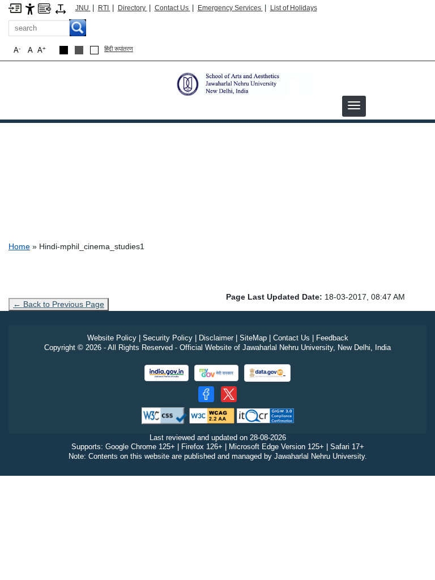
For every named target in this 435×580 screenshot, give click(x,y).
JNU (83, 8)
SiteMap (253, 338)
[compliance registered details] (265, 415)
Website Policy (112, 338)
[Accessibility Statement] (30, 8)
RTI (104, 8)
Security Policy (168, 338)
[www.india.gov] (166, 373)
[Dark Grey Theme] (79, 50)
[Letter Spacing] (60, 8)
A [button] (41, 50)
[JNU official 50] (229, 394)
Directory (132, 8)
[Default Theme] (94, 50)
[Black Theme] (63, 50)
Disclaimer (216, 338)
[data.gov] (267, 373)
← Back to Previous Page (58, 304)
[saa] (244, 83)
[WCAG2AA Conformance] (211, 415)
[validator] (164, 415)
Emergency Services (230, 8)
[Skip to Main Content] (15, 7)
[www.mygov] (216, 373)
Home (19, 246)
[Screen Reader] (44, 7)
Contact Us (172, 8)
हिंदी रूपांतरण (118, 48)
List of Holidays (293, 8)
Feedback (332, 338)
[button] (354, 105)
